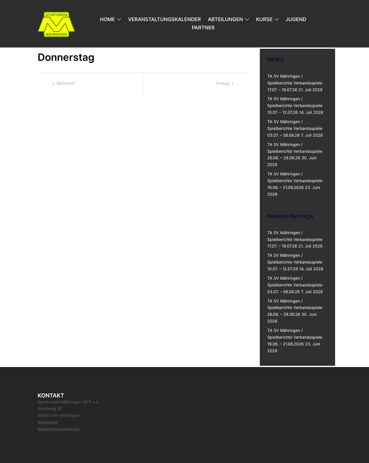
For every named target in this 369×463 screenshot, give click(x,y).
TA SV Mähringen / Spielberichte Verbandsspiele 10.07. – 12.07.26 (294, 105)
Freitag (222, 83)
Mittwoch (66, 83)
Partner (203, 28)
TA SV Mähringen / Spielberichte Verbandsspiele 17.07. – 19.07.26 (294, 83)
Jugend (296, 19)
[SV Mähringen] (56, 23)
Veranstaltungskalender (164, 19)
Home (107, 19)
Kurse (264, 19)
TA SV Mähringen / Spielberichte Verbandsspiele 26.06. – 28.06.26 (294, 151)
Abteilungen (225, 19)
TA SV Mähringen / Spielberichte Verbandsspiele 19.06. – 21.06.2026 (294, 180)
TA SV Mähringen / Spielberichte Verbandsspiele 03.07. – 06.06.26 (294, 128)
